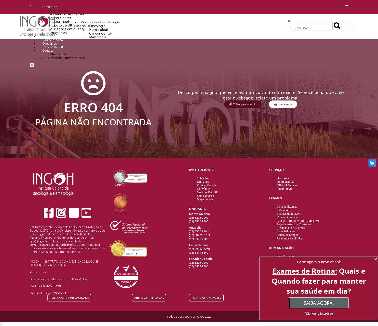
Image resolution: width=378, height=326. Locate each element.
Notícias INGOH (53, 47)
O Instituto (203, 178)
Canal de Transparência (66, 58)
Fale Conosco (205, 195)
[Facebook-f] (49, 213)
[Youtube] (86, 213)
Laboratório (284, 210)
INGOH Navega (287, 185)
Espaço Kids (57, 33)
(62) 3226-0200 (198, 217)
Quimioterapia (285, 181)
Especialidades (286, 231)
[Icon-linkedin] (74, 213)
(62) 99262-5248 (199, 249)
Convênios (49, 43)
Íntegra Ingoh (285, 188)
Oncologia (283, 178)
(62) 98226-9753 (199, 235)
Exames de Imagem (289, 213)
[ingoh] (53, 199)
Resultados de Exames (291, 227)
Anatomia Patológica (290, 238)
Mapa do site (205, 199)
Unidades (48, 36)
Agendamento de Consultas (294, 224)
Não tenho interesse (319, 313)
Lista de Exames (287, 206)
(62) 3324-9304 (198, 231)
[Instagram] (61, 213)
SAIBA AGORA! (319, 303)
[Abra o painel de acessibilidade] (1, 324)
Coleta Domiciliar (288, 217)
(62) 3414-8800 (198, 221)
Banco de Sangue (287, 235)
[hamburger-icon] (346, 5)
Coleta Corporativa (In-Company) (298, 220)
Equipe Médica (52, 40)
